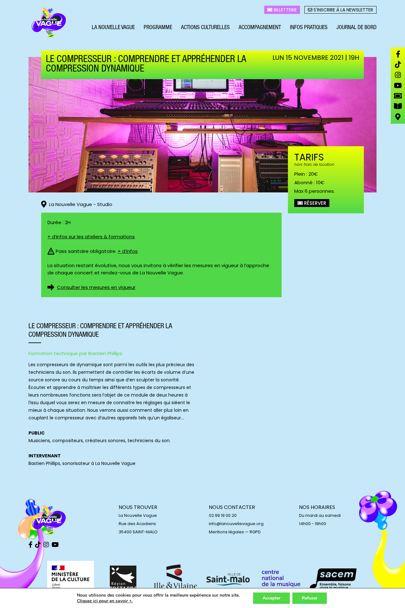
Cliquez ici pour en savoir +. (105, 601)
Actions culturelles (205, 28)
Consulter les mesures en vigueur (96, 287)
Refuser (309, 598)
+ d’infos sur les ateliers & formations (91, 236)
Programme (158, 28)
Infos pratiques (308, 28)
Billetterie (284, 10)
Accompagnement (260, 28)
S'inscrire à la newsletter (342, 10)
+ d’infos (128, 251)
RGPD (255, 532)
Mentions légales (226, 532)
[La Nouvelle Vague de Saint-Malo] (49, 23)
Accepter (271, 598)
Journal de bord (356, 28)
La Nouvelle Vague (113, 28)
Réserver (314, 203)
